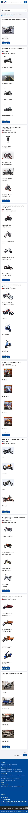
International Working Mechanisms (8, 775)
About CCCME (4, 784)
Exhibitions (3, 777)
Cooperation (4, 773)
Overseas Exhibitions (16, 778)
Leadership (11, 786)
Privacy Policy (3, 808)
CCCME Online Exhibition (6, 778)
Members (19, 769)
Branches (6, 786)
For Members (3, 764)
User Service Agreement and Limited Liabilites (17, 808)
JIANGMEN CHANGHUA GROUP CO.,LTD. (12, 596)
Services (3, 762)
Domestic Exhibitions (5, 780)
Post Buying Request (7, 15)
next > (25, 752)
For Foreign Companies (12, 764)
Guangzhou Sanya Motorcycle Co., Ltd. (11, 285)
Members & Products (6, 768)
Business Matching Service (6, 771)
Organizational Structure (19, 786)
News (2, 782)
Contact (2, 787)
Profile (2, 786)
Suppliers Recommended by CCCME (8, 769)
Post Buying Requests (17, 771)
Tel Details (5, 797)
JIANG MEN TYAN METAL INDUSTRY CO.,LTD (13, 439)
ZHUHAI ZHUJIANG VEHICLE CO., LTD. (11, 362)
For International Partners (6, 765)
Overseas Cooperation (20, 775)
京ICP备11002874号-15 (22, 811)
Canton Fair (12, 780)
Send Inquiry (6, 43)
